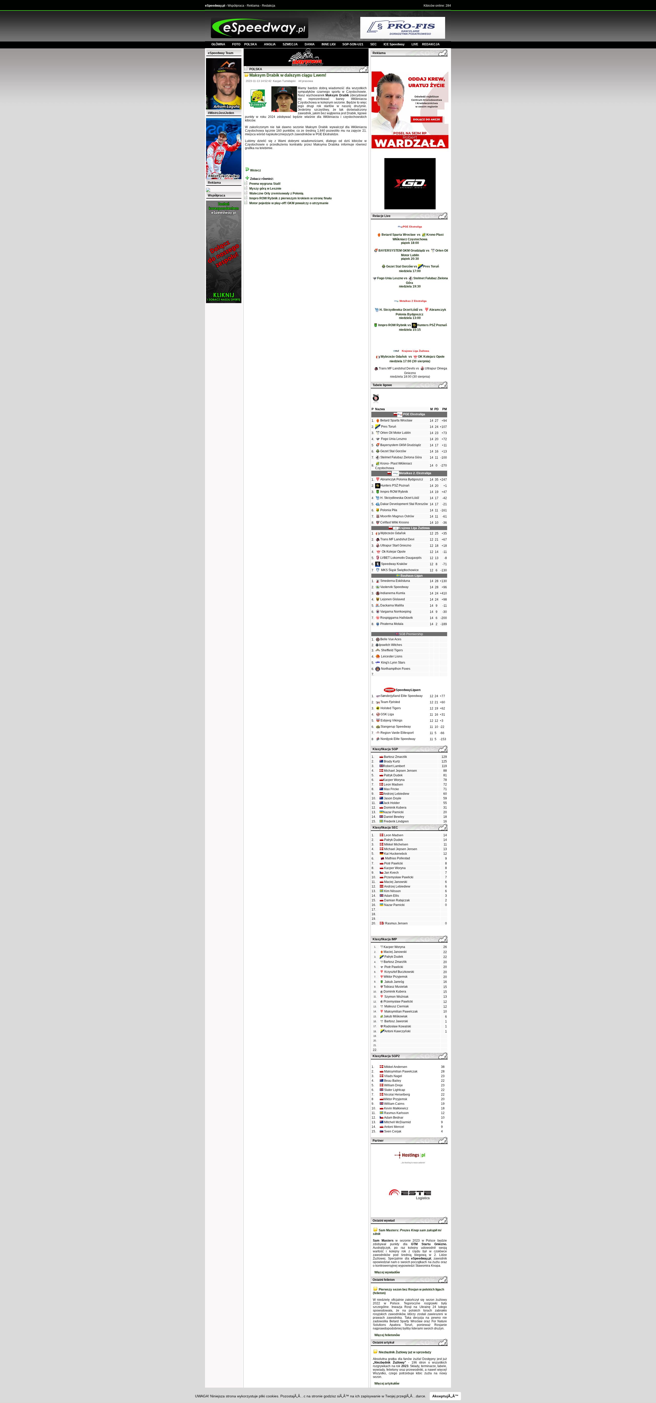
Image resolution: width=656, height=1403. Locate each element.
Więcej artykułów (386, 1383)
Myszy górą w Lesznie (265, 188)
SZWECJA (290, 44)
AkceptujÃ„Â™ (445, 1396)
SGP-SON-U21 (352, 44)
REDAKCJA (431, 44)
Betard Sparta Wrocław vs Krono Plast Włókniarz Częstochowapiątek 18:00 (413, 239)
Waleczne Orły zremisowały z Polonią (276, 193)
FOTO (238, 44)
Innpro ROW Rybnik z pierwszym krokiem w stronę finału (290, 198)
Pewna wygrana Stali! (265, 183)
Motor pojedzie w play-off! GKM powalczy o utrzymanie (289, 203)
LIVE (417, 44)
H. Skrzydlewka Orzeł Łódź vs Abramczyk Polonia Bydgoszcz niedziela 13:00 (413, 314)
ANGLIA (270, 44)
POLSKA (250, 44)
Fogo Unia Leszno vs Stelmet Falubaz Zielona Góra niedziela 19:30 (412, 282)
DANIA (310, 44)
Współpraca (236, 5)
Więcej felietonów (387, 1335)
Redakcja (268, 5)
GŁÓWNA (218, 44)
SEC (373, 44)
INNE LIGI (328, 44)
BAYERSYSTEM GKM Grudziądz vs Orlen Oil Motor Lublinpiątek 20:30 (413, 255)
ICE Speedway (394, 44)
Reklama (253, 5)
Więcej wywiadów (387, 1272)
